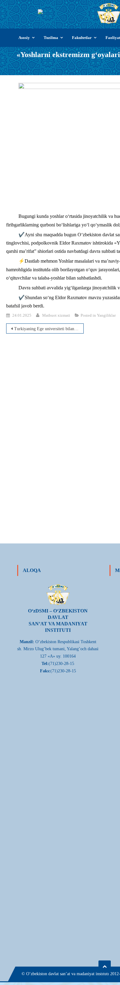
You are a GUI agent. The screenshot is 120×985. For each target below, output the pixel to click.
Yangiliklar (106, 315)
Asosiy (24, 37)
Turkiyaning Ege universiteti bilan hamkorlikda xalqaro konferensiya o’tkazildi (49, 328)
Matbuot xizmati (56, 315)
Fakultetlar (82, 37)
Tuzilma (51, 37)
